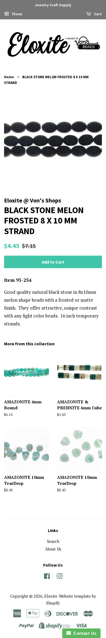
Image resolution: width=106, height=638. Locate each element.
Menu (16, 13)
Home (9, 77)
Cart (97, 13)
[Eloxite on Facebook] (47, 577)
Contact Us (83, 633)
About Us (53, 549)
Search (53, 541)
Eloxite (50, 596)
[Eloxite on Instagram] (60, 577)
